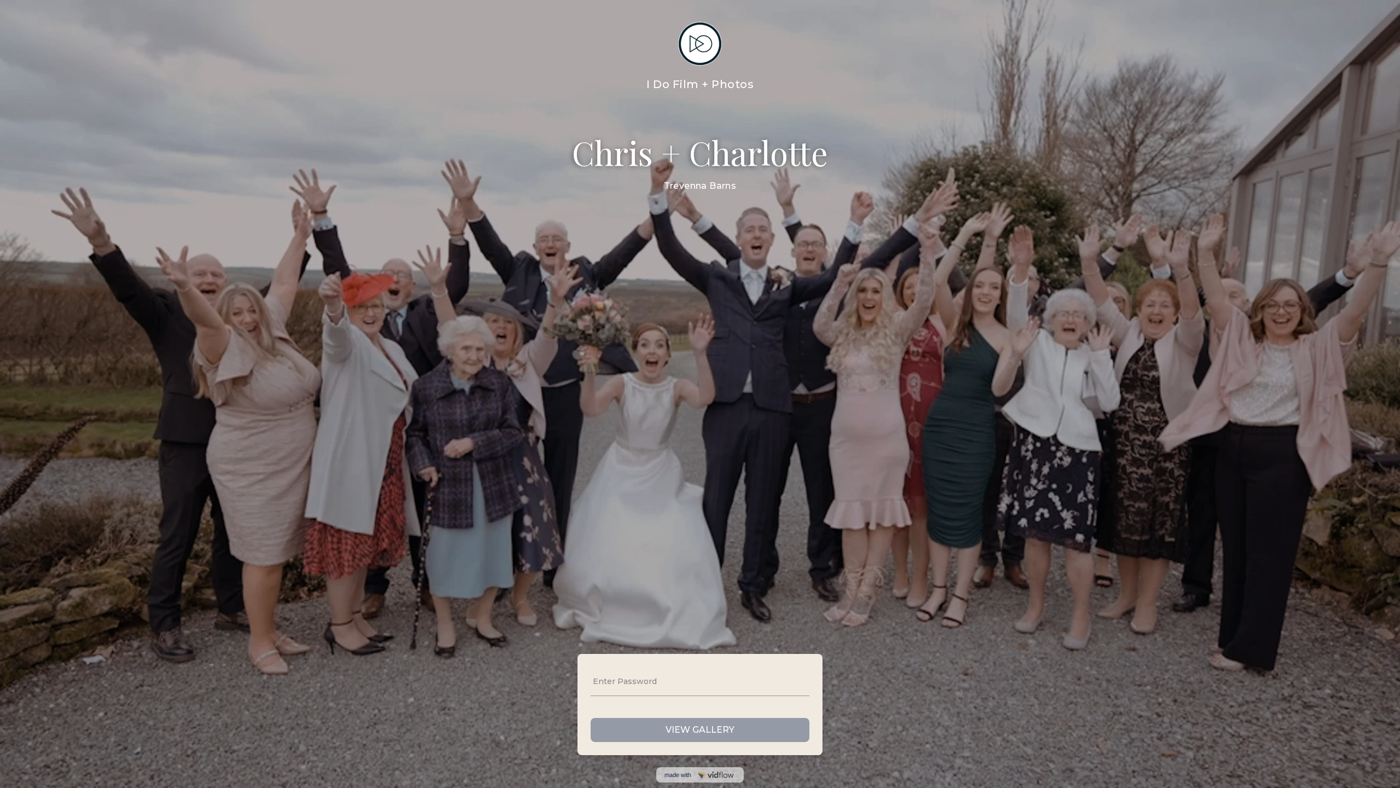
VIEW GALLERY (700, 730)
